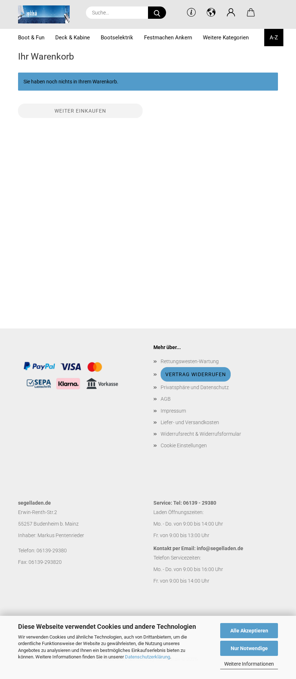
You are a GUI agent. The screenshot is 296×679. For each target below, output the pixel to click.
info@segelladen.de (220, 548)
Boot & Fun (31, 37)
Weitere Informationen (249, 664)
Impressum (173, 411)
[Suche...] (157, 12)
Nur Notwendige (249, 648)
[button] (231, 12)
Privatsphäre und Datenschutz (195, 387)
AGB (166, 399)
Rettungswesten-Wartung (190, 361)
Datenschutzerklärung (147, 657)
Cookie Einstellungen (184, 445)
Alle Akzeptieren (249, 631)
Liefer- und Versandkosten (190, 422)
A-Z (274, 37)
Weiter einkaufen (80, 111)
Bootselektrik (117, 37)
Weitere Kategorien (226, 37)
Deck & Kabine (72, 37)
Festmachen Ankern (168, 37)
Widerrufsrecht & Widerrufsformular (201, 434)
